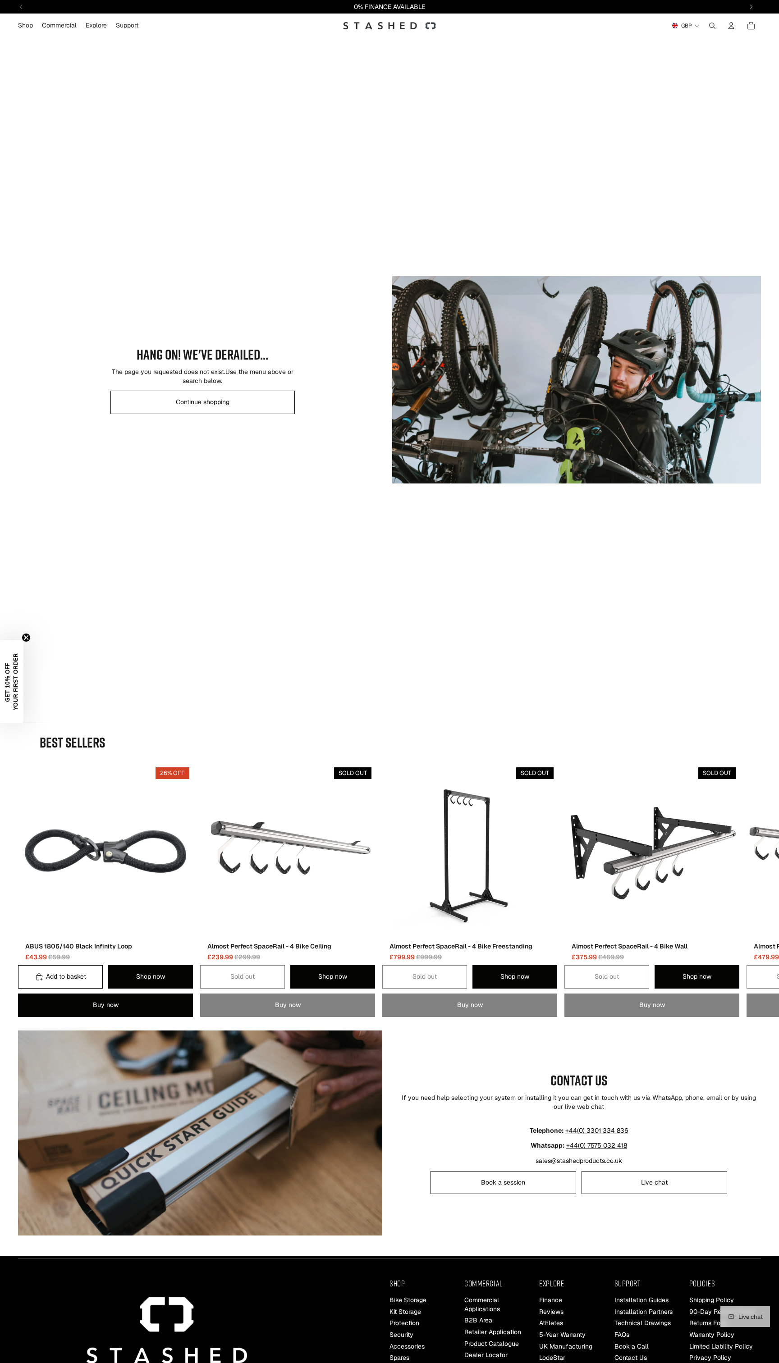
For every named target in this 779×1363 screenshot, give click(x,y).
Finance (550, 1300)
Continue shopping (202, 402)
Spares (399, 1358)
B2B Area (478, 1320)
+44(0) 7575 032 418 (596, 1145)
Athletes (551, 1323)
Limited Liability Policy (721, 1346)
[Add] (179, 924)
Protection (404, 1323)
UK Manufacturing (565, 1346)
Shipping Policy (711, 1300)
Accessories (407, 1346)
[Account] (731, 26)
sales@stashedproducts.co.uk (579, 1161)
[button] (11, 681)
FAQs (621, 1335)
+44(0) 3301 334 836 (596, 1130)
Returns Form (708, 1323)
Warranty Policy (711, 1335)
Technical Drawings (642, 1323)
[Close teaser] (26, 637)
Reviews (551, 1312)
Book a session (503, 1182)
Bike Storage (408, 1300)
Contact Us (630, 1358)
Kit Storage (405, 1312)
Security (401, 1335)
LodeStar (552, 1358)
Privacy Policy (710, 1358)
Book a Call (631, 1346)
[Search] (712, 26)
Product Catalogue (491, 1343)
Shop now (150, 977)
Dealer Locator (486, 1355)
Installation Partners (643, 1312)
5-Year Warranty (562, 1335)
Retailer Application (492, 1332)
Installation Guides (641, 1300)
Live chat (654, 1182)
